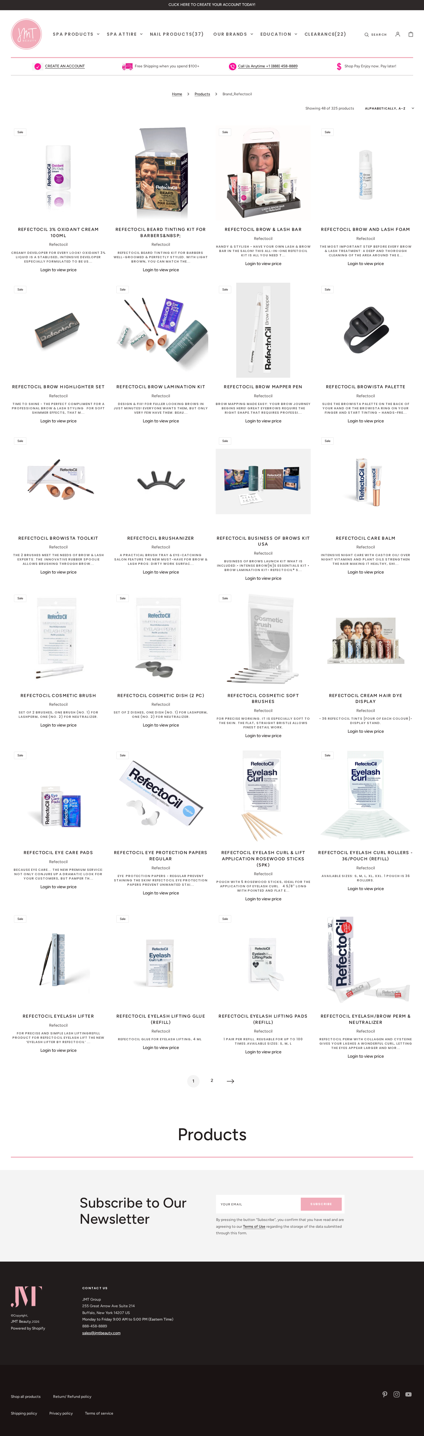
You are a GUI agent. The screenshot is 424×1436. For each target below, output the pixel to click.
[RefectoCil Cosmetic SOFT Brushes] (263, 639)
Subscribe (321, 1204)
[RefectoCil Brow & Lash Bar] (263, 172)
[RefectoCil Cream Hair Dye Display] (365, 639)
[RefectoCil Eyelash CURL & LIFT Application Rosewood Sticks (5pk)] (263, 796)
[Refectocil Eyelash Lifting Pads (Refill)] (263, 959)
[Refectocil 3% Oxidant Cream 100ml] (58, 172)
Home (177, 94)
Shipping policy (24, 1413)
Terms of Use (254, 1226)
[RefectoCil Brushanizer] (160, 481)
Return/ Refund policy (72, 1396)
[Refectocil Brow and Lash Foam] (365, 172)
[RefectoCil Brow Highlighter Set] (58, 330)
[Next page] (230, 1081)
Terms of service (99, 1413)
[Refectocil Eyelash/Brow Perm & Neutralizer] (365, 959)
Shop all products (26, 1396)
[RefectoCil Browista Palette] (365, 330)
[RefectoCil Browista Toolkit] (58, 481)
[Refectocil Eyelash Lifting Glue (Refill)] (160, 959)
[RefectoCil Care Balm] (365, 481)
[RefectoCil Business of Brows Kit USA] (263, 481)
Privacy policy (61, 1413)
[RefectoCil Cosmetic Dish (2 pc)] (160, 639)
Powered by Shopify (28, 1328)
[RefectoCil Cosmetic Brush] (58, 639)
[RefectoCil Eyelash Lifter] (58, 959)
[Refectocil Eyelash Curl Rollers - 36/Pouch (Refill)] (365, 796)
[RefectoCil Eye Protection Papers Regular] (160, 796)
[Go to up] (416, 1428)
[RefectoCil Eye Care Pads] (58, 796)
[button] (375, 34)
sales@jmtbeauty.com (101, 1333)
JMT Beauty (21, 1321)
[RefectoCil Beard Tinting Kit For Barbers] (160, 172)
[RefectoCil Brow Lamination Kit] (160, 330)
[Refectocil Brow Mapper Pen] (263, 330)
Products (202, 94)
